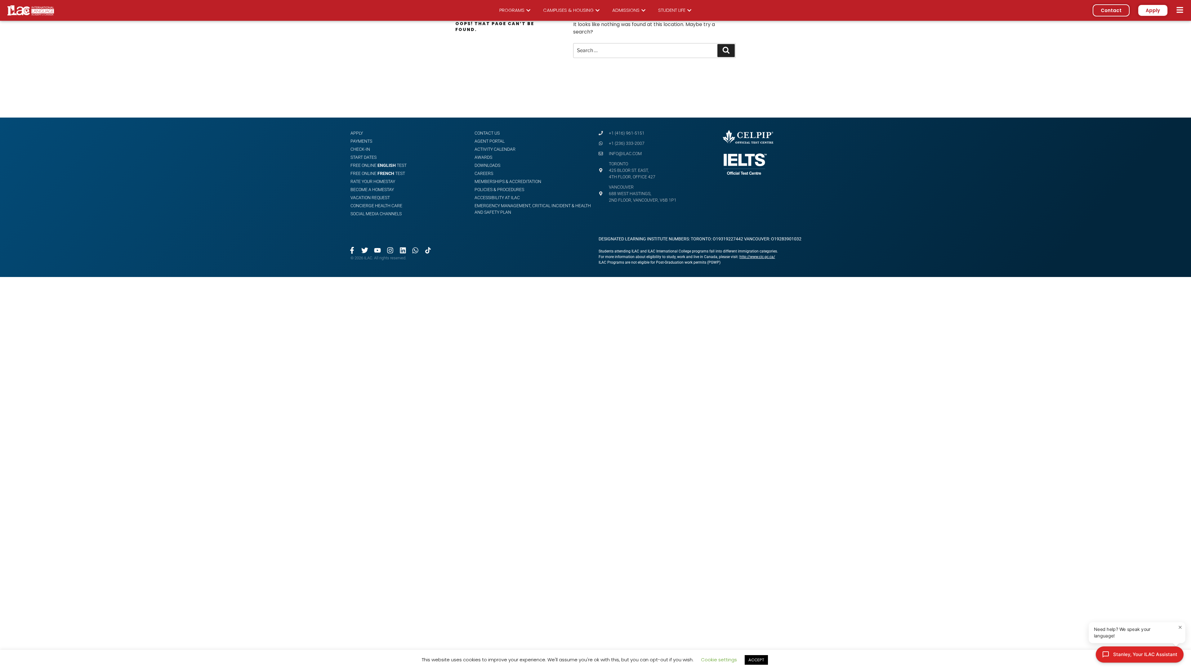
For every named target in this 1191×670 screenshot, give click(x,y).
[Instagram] (390, 250)
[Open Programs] (528, 10)
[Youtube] (377, 250)
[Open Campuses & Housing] (597, 10)
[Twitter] (365, 250)
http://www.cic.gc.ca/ (757, 257)
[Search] (726, 50)
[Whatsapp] (415, 250)
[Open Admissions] (643, 10)
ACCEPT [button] (756, 660)
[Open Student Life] (689, 10)
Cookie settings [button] (719, 659)
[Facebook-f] (352, 250)
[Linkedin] (403, 250)
